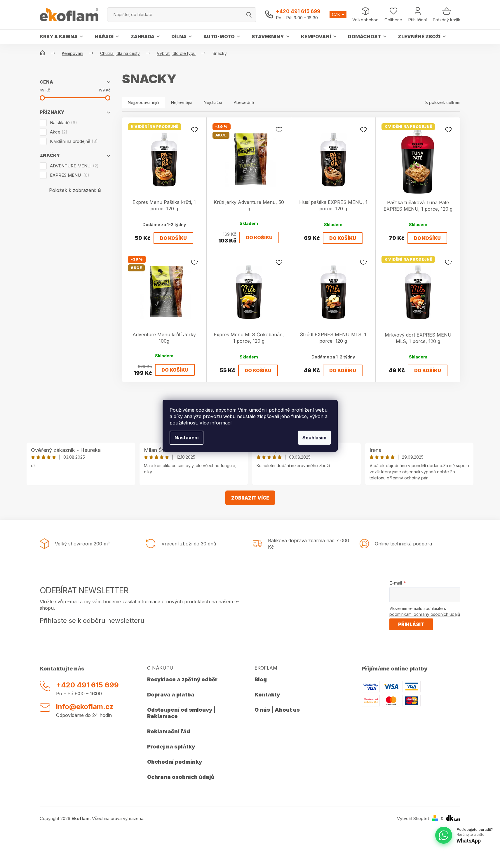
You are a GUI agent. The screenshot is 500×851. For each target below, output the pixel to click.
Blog (261, 679)
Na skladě (62, 122)
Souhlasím (314, 438)
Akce (58, 132)
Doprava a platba (170, 694)
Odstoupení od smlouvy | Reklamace (181, 713)
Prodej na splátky (171, 746)
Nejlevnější (181, 102)
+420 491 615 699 (298, 11)
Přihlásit (411, 624)
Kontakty (267, 694)
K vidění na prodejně (73, 141)
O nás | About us (277, 710)
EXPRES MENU (69, 175)
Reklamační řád (168, 731)
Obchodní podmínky (174, 762)
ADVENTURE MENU (73, 166)
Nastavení (186, 438)
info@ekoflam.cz (85, 706)
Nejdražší (213, 102)
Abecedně (244, 102)
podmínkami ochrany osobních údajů (424, 614)
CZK (336, 14)
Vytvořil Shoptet (413, 818)
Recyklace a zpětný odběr (182, 679)
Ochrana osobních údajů (181, 777)
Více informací (215, 423)
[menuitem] (61, 36)
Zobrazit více (250, 498)
